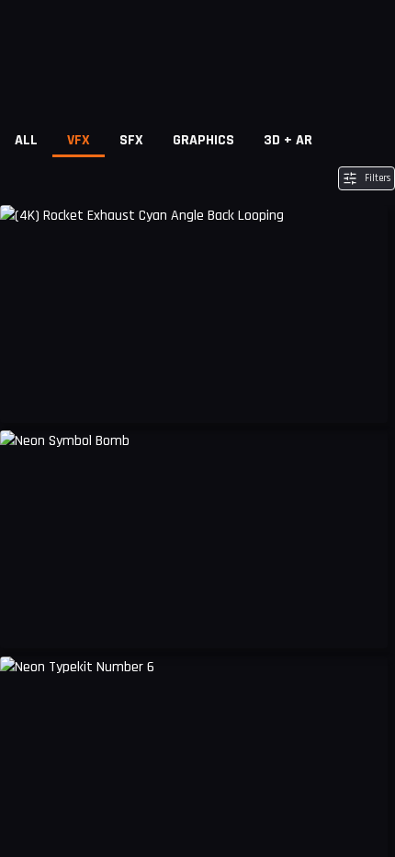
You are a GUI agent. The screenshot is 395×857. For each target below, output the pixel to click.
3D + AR (288, 140)
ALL (26, 140)
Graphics (203, 140)
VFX (78, 140)
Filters (377, 178)
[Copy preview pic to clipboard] (26, 395)
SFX (131, 140)
